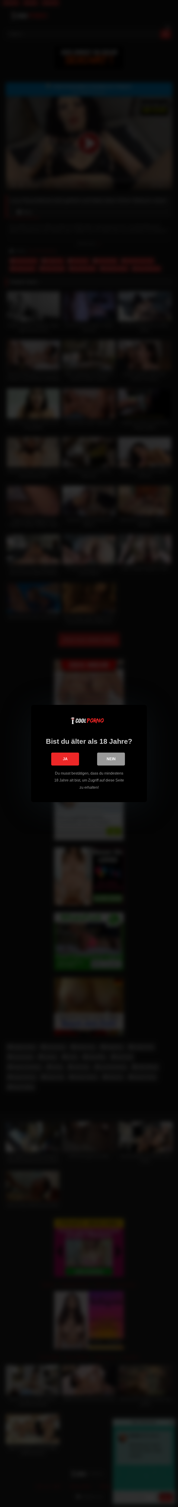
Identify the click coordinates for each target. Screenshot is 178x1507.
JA (65, 759)
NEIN (111, 759)
